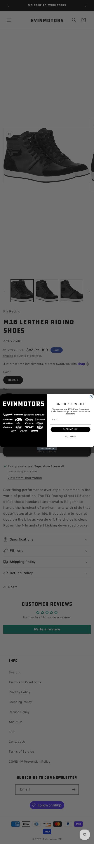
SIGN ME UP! (70, 429)
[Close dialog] (91, 396)
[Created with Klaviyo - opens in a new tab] (47, 448)
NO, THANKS (70, 437)
